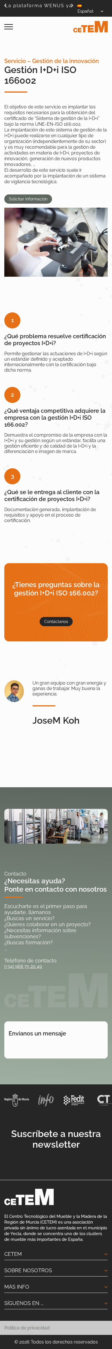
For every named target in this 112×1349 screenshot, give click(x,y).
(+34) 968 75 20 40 (23, 966)
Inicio (9, 42)
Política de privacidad (27, 1328)
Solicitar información (28, 199)
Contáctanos (56, 621)
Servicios (25, 42)
